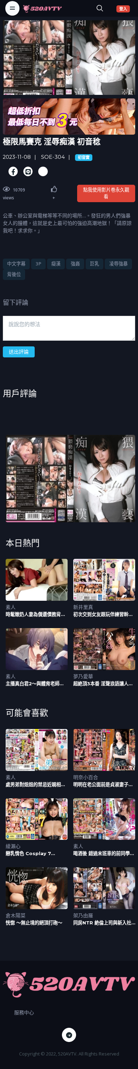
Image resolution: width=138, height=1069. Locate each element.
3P (38, 263)
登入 (124, 8)
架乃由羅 (83, 915)
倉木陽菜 (15, 915)
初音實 (84, 157)
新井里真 (83, 607)
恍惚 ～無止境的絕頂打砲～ (34, 922)
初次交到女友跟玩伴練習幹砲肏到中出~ (103, 614)
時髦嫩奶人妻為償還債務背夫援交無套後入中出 (35, 614)
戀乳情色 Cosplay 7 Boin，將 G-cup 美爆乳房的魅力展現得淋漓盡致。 (34, 854)
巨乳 (94, 263)
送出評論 (19, 351)
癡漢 (56, 263)
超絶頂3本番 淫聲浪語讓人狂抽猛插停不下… (103, 684)
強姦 (75, 263)
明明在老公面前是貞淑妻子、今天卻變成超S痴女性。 (103, 785)
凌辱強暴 (118, 263)
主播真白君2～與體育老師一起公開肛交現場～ (35, 684)
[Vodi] (42, 8)
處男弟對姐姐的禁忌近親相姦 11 (35, 785)
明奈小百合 (85, 777)
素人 (11, 607)
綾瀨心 (13, 846)
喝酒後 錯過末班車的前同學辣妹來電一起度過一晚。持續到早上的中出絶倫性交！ (103, 854)
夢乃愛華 (83, 676)
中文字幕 (16, 263)
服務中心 (24, 1012)
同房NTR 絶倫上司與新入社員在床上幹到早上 (102, 923)
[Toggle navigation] (12, 8)
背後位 (14, 274)
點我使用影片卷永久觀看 (106, 193)
